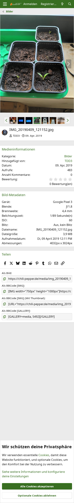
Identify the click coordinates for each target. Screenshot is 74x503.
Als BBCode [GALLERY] (16, 310)
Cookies (43, 455)
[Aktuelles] (62, 4)
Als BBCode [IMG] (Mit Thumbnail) (23, 298)
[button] (6, 120)
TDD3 (16, 135)
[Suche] (69, 4)
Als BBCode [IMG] (13, 285)
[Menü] (5, 4)
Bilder (68, 156)
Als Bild (6, 273)
